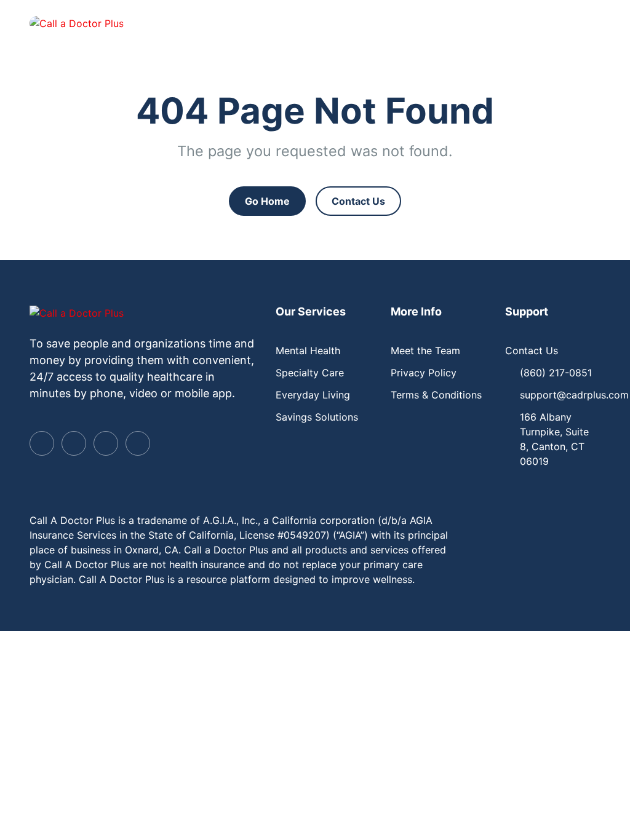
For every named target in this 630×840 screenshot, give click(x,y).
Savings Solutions (317, 417)
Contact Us (358, 201)
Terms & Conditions (436, 395)
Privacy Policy (424, 373)
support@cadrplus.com (574, 395)
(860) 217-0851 (556, 373)
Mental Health (308, 350)
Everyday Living (313, 395)
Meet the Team (425, 350)
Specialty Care (310, 373)
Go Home (267, 201)
